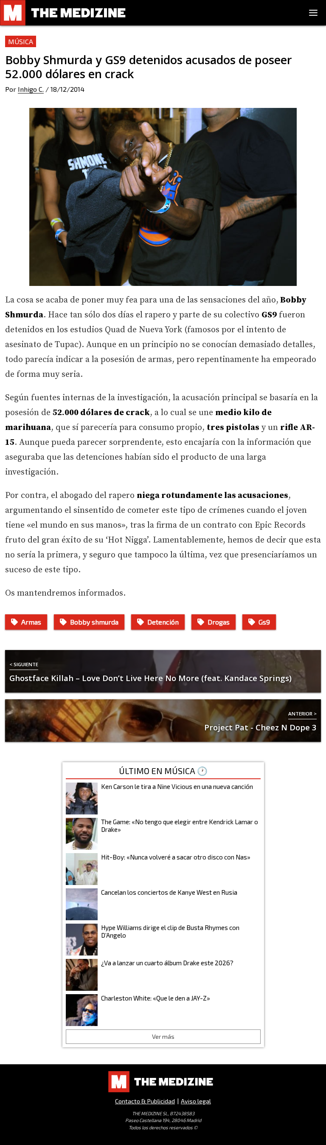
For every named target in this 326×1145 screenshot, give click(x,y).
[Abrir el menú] (313, 12)
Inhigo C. (31, 89)
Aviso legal (196, 1101)
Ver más (163, 1036)
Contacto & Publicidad (145, 1101)
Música (20, 41)
